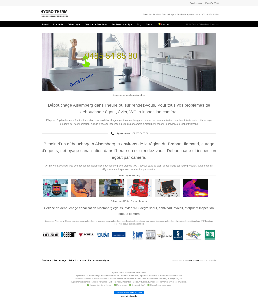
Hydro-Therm (193, 260)
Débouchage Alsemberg (209, 24)
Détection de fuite (77, 260)
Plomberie (46, 260)
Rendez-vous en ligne (98, 260)
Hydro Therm (191, 24)
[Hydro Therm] (54, 15)
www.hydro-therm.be (129, 296)
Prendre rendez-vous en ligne (129, 292)
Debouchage (60, 260)
